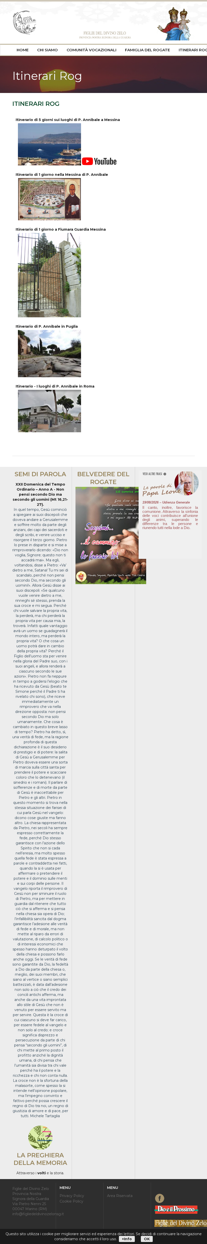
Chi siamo (47, 49)
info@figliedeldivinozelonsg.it (38, 1214)
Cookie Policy (71, 1201)
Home (23, 49)
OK (147, 1239)
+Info (127, 1239)
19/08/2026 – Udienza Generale (166, 502)
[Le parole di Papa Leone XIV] (170, 474)
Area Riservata (120, 1196)
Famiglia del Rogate (147, 49)
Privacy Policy (72, 1196)
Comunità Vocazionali (91, 49)
